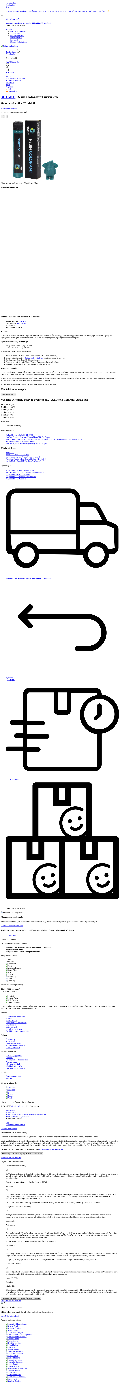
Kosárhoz (9, 7)
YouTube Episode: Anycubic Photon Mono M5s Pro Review (28, 437)
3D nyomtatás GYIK (13, 1064)
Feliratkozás (10, 54)
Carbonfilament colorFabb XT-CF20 (19, 435)
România (18, 1381)
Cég (7, 1123)
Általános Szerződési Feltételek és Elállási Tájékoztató (26, 1114)
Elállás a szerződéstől (9, 1129)
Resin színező (22, 323)
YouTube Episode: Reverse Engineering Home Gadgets (26, 443)
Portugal (17, 1358)
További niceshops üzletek (15, 1125)
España (16, 1339)
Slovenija (18, 1360)
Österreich (19, 1354)
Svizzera (17, 1375)
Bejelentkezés (11, 1039)
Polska (15, 1356)
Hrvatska (18, 1343)
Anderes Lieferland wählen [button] (11, 1320)
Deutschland (21, 1337)
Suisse (15, 1373)
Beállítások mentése (9, 1298)
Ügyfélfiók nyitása (12, 62)
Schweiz (17, 1370)
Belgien (16, 1326)
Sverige (16, 1366)
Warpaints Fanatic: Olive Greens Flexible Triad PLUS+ (26, 459)
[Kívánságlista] (7, 66)
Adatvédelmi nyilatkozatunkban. (51, 1149)
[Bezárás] (2, 15)
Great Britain (22, 1368)
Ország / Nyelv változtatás (24, 1102)
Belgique (18, 1328)
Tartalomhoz (10, 5)
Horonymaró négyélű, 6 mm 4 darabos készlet (23, 457)
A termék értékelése (8, 394)
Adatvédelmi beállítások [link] (14, 1119)
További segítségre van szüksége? (18, 1031)
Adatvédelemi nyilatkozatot (11, 1158)
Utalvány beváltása (13, 1048)
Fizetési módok (16, 38)
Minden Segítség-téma (18, 42)
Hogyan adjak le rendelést (15, 1016)
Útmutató (9, 1058)
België (15, 1330)
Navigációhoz (11, 3)
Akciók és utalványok (14, 1029)
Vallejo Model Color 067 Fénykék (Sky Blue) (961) (25, 461)
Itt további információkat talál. (12, 926)
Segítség (9, 29)
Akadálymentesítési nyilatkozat (17, 1117)
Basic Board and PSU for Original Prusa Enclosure (24, 472)
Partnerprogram (11, 1062)
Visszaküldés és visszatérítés (16, 1023)
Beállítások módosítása (34, 1153)
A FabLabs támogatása (14, 1066)
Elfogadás (5, 1153)
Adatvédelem (10, 1112)
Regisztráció (10, 1041)
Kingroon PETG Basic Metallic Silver (20, 470)
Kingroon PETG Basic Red (16, 479)
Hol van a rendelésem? (18, 31)
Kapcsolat (14, 40)
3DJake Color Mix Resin (34, 358)
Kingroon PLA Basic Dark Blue (18, 475)
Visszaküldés (15, 34)
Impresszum (10, 1110)
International (21, 1324)
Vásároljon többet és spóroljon (17, 1060)
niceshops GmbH (17, 1106)
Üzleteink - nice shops (14, 1076)
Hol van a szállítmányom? (15, 1045)
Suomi (15, 1364)
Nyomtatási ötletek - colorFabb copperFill (21, 441)
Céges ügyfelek (11, 1027)
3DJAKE (8, 97)
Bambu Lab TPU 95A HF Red (17, 455)
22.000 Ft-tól (28, 23)
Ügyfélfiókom (11, 1025)
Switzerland (21, 1377)
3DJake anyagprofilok (14, 1056)
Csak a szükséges (17, 1153)
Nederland (19, 1351)
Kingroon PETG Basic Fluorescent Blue (21, 477)
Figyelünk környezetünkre (15, 1068)
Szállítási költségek (17, 36)
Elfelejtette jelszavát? (13, 1043)
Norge (15, 1379)
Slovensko (19, 1362)
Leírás (5, 332)
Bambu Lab (10, 453)
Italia (13, 1347)
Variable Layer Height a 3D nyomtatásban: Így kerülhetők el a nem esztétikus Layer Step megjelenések (44, 439)
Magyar (16, 1349)
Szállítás (9, 1018)
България (19, 1332)
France (15, 1341)
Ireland (15, 1345)
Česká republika (26, 1335)
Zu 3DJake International (10, 1316)
